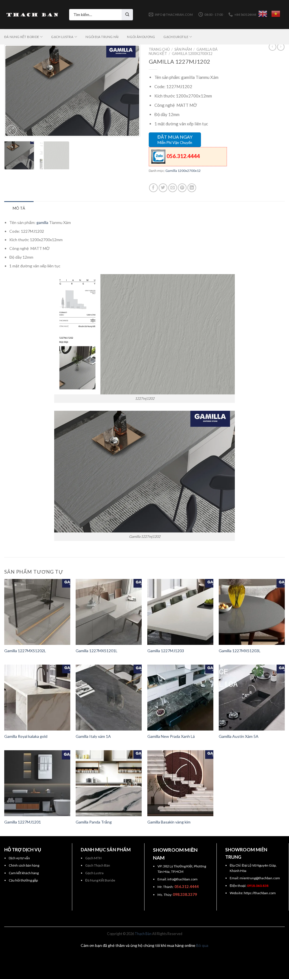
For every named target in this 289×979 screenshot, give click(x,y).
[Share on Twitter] (163, 187)
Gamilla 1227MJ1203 (165, 650)
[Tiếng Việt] (275, 13)
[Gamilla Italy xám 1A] (109, 698)
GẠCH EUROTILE (175, 37)
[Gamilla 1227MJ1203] (180, 612)
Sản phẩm (183, 49)
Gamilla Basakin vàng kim (169, 822)
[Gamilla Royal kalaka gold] (37, 698)
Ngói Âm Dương (141, 37)
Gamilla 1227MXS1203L (239, 650)
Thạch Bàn (143, 934)
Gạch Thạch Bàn (97, 865)
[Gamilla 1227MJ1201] (37, 783)
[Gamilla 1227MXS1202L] (37, 612)
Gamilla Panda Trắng (94, 822)
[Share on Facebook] (153, 187)
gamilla (42, 222)
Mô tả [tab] (19, 208)
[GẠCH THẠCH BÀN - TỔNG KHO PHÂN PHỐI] (32, 14)
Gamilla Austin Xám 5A (239, 736)
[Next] (129, 91)
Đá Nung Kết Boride (100, 880)
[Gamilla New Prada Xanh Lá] (180, 698)
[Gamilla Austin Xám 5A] (252, 698)
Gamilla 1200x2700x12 (192, 53)
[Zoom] (11, 130)
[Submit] (127, 14)
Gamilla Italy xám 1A (93, 736)
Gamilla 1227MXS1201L (96, 650)
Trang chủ (159, 49)
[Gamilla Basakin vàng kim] (180, 783)
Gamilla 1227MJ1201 (22, 822)
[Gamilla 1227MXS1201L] (109, 612)
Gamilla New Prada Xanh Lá (171, 736)
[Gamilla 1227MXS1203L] (252, 612)
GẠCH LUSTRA (62, 37)
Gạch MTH (93, 858)
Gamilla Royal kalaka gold (25, 736)
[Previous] (15, 91)
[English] (262, 13)
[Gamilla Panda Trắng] (109, 783)
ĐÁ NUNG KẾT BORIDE (21, 37)
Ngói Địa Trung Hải (102, 37)
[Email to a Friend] (172, 187)
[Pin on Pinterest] (182, 187)
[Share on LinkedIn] (191, 187)
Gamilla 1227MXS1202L (25, 650)
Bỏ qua (202, 945)
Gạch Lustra (94, 873)
